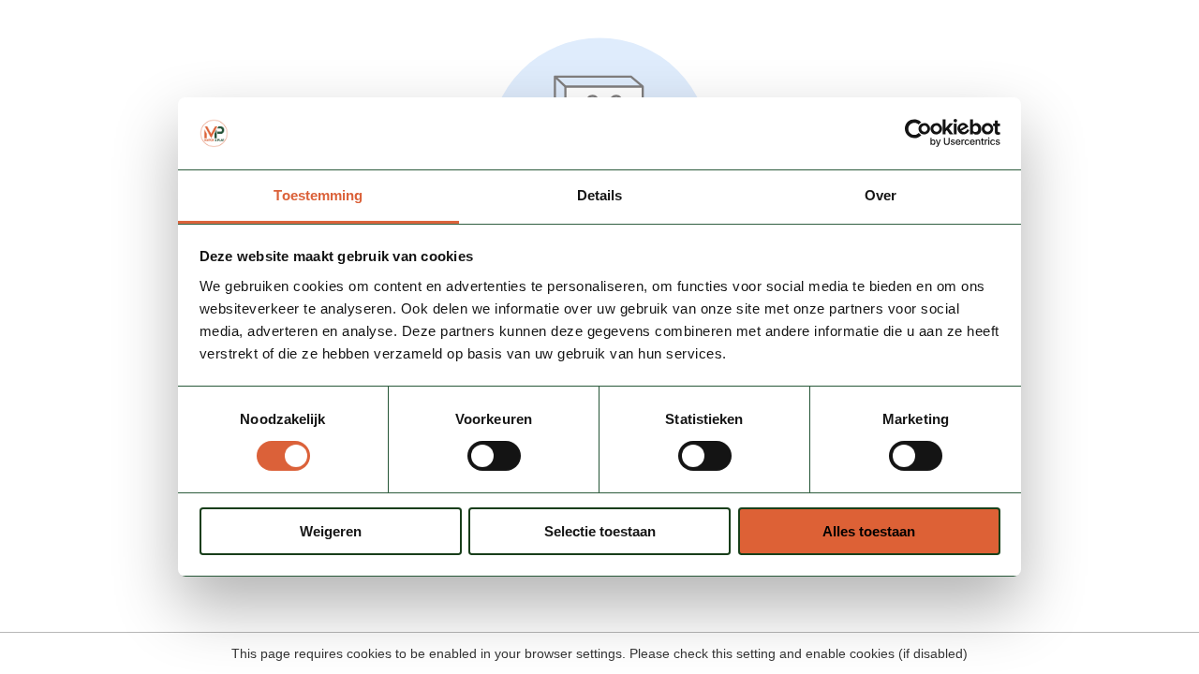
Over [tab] (880, 195)
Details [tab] (600, 195)
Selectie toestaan (600, 531)
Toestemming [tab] (318, 195)
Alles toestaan (868, 531)
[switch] (494, 456)
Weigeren (331, 531)
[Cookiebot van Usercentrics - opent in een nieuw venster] (918, 133)
